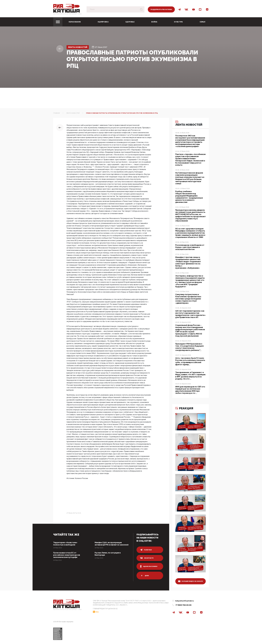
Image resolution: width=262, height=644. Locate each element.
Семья (202, 22)
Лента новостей (77, 47)
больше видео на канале (192, 581)
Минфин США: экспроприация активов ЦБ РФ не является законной (111, 543)
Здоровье (129, 22)
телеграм (148, 550)
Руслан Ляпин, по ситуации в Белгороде (107, 554)
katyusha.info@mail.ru (184, 601)
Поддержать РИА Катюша (161, 9)
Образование (75, 22)
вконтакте (149, 558)
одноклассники (150, 566)
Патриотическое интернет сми (67, 14)
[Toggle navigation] (58, 22)
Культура (178, 22)
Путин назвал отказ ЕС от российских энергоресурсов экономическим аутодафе (66, 555)
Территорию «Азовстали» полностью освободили (65, 543)
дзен (147, 575)
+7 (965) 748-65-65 (183, 605)
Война (154, 22)
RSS (97, 612)
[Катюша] (66, 8)
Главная (56, 113)
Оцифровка (103, 22)
